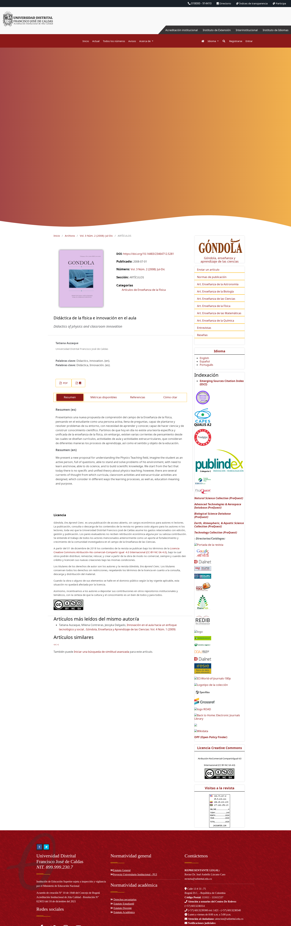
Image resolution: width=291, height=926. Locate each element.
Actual (96, 41)
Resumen (70, 397)
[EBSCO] (202, 481)
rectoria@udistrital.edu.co (198, 878)
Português (206, 365)
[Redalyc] (202, 437)
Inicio (86, 41)
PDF (65, 383)
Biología (228, 291)
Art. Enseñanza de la (210, 291)
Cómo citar (170, 397)
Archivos (70, 235)
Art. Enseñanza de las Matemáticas (219, 313)
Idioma (212, 41)
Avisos (132, 41)
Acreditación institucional (181, 30)
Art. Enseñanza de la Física (213, 306)
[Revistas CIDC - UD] (201, 41)
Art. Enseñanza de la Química (215, 320)
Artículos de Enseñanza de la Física (144, 290)
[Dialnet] (202, 561)
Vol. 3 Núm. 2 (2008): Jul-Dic (96, 235)
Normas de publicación (212, 277)
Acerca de (145, 41)
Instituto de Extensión (217, 30)
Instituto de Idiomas (275, 30)
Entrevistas (204, 328)
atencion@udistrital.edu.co (215, 918)
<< (55, 644)
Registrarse (235, 41)
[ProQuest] (202, 491)
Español (205, 361)
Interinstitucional (247, 30)
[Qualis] (202, 417)
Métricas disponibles (103, 397)
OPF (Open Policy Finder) (210, 737)
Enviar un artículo (208, 269)
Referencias (137, 397)
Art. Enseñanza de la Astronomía (217, 284)
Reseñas (202, 335)
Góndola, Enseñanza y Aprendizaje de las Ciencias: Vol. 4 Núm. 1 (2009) (130, 629)
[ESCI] (202, 397)
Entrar (249, 41)
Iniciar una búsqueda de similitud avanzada (101, 652)
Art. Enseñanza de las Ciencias (216, 299)
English (204, 358)
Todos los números (114, 41)
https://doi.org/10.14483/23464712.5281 (148, 254)
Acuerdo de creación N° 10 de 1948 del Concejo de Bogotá (68, 892)
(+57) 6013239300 (198, 910)
